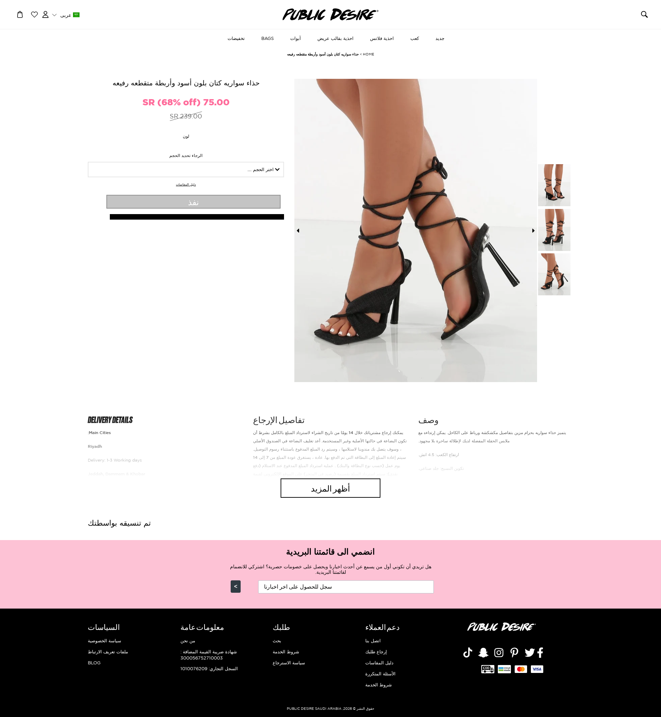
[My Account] (45, 14)
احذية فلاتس (382, 38)
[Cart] (20, 14)
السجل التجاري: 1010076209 (209, 668)
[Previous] (297, 230)
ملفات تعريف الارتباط (108, 651)
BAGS (267, 38)
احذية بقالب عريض (335, 38)
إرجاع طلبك (376, 651)
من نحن (187, 640)
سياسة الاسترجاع (289, 662)
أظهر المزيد (330, 488)
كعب (414, 38)
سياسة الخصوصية (104, 640)
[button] (65, 15)
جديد (440, 38)
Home (368, 54)
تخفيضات (236, 38)
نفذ (193, 201)
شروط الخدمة (378, 684)
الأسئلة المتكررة (380, 673)
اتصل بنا (373, 640)
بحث (277, 640)
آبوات (295, 38)
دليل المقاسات (186, 184)
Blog (94, 662)
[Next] (533, 230)
